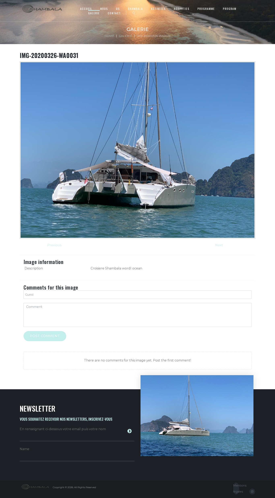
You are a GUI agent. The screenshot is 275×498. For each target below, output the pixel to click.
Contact (114, 13)
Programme (206, 8)
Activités (158, 8)
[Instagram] (252, 492)
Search (133, 13)
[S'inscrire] (129, 431)
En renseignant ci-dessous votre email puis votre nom (63, 429)
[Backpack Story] (42, 9)
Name (24, 449)
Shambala (135, 8)
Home (109, 36)
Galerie (94, 13)
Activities (181, 8)
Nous (104, 8)
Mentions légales (236, 488)
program (229, 8)
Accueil (86, 8)
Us (118, 8)
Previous (54, 245)
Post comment (45, 336)
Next (219, 245)
